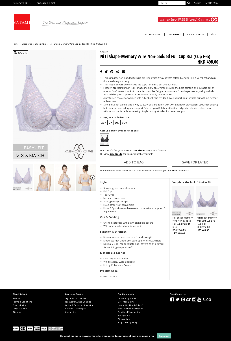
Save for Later (195, 162)
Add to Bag (134, 162)
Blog (213, 34)
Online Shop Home (127, 298)
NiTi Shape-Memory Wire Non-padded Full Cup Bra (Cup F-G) (79, 44)
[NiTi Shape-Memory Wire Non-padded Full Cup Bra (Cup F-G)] (23, 177)
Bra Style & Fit (124, 315)
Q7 (110, 122)
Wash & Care (124, 319)
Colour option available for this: (119, 130)
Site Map (17, 312)
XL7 (103, 122)
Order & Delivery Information (79, 305)
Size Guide (116, 154)
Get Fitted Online (126, 301)
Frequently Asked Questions (78, 301)
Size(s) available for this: (115, 117)
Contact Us (70, 312)
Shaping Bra (40, 44)
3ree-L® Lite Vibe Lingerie (130, 308)
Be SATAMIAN (195, 34)
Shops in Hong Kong (127, 322)
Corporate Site (20, 308)
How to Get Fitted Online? (130, 305)
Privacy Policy (19, 305)
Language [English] (46, 3)
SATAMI (16, 298)
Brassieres (27, 44)
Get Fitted (174, 34)
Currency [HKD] (21, 3)
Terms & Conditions (22, 301)
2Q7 (117, 122)
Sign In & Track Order (75, 298)
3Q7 (124, 122)
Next (92, 177)
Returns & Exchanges (75, 308)
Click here (171, 170)
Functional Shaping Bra (129, 312)
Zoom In (22, 52)
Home (16, 44)
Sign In (197, 3)
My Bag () (211, 3)
